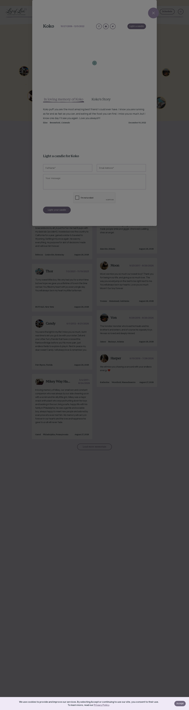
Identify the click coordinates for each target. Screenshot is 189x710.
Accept (180, 703)
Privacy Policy (101, 705)
